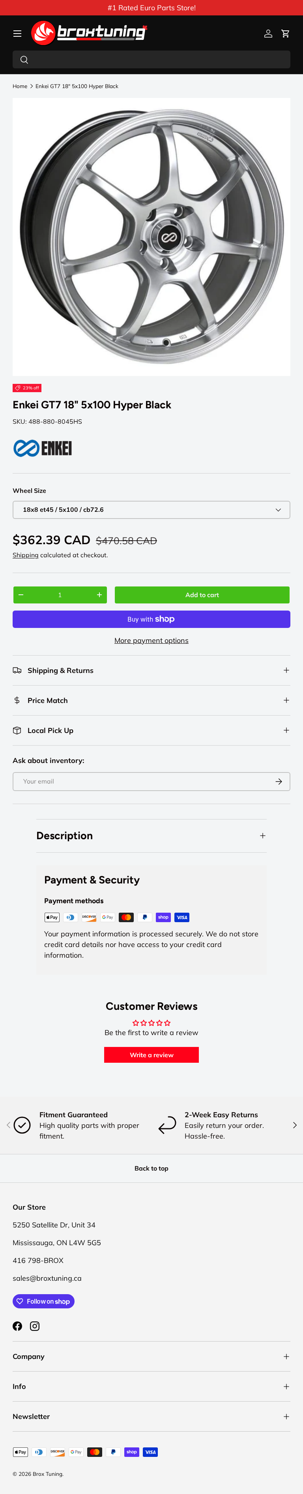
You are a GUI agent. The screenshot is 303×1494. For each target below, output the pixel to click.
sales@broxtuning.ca (47, 1278)
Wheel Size (29, 490)
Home (20, 86)
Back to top (151, 1168)
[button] (285, 33)
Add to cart (202, 595)
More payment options (151, 640)
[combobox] (151, 59)
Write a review (152, 1055)
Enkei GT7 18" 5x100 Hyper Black (77, 86)
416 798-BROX (38, 1260)
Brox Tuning (47, 1473)
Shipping (26, 555)
